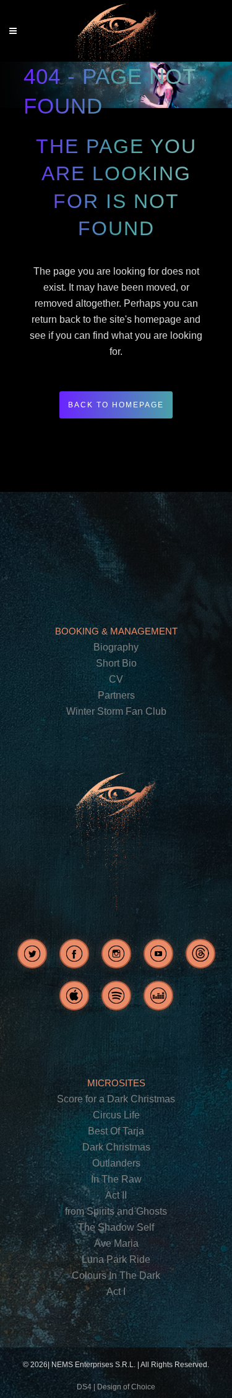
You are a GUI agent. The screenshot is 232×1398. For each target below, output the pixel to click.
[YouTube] (158, 953)
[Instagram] (116, 953)
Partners (116, 695)
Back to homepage (116, 405)
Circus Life (116, 1115)
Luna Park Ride (116, 1259)
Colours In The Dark (116, 1275)
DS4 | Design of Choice (116, 1387)
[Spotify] (116, 995)
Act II (116, 1195)
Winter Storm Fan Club (116, 711)
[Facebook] (74, 953)
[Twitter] (32, 953)
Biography (116, 647)
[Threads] (200, 953)
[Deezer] (158, 995)
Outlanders (116, 1163)
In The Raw (116, 1179)
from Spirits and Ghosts (116, 1211)
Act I (116, 1291)
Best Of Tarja (116, 1131)
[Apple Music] (74, 995)
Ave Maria (116, 1243)
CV (116, 679)
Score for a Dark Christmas (116, 1099)
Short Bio (116, 663)
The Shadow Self (116, 1227)
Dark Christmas (116, 1147)
